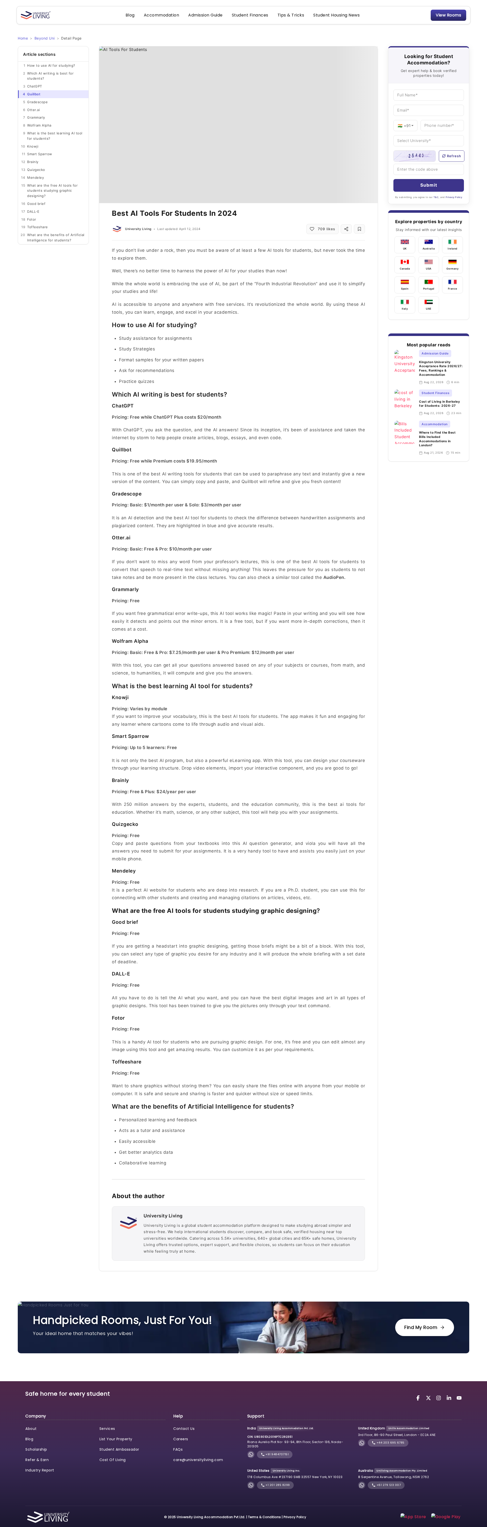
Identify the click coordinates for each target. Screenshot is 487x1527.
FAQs (178, 1449)
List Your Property (115, 1439)
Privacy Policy (454, 197)
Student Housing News (336, 15)
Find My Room (420, 1327)
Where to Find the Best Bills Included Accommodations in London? (437, 439)
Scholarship (36, 1449)
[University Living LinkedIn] (449, 1397)
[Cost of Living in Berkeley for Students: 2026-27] (404, 402)
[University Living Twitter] (429, 1397)
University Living (138, 229)
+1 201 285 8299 (277, 1485)
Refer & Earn (37, 1459)
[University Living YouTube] (459, 1397)
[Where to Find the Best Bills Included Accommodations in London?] (404, 438)
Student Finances (250, 15)
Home (23, 38)
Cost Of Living (112, 1459)
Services (107, 1428)
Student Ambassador (119, 1449)
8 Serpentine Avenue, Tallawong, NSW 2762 (393, 1477)
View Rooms (448, 15)
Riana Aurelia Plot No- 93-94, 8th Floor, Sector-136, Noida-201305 (295, 1444)
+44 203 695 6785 (390, 1443)
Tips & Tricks (290, 15)
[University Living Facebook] (418, 1397)
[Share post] (346, 229)
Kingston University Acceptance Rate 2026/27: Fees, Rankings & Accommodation (441, 368)
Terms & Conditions (264, 1517)
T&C (436, 197)
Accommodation (161, 15)
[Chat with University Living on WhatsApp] (251, 1454)
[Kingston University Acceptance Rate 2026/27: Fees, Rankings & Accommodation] (404, 367)
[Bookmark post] (359, 229)
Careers (180, 1439)
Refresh (454, 156)
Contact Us (184, 1428)
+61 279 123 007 (388, 1485)
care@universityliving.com (198, 1459)
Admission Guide (205, 15)
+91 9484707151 (277, 1454)
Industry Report (39, 1470)
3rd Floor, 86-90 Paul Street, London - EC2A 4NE (397, 1435)
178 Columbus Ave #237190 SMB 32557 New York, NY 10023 (295, 1477)
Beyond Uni (44, 38)
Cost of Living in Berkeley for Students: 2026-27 (439, 404)
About (31, 1428)
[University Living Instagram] (439, 1397)
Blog (130, 15)
